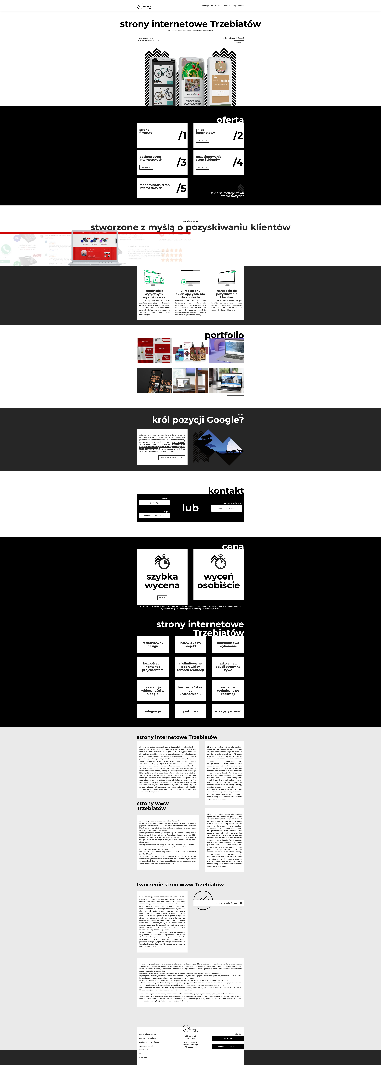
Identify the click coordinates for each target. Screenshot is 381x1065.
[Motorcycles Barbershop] (154, 380)
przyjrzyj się (202, 140)
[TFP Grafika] (226, 350)
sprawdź (239, 42)
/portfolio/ (143, 1050)
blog (234, 6)
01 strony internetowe (147, 1034)
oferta (217, 6)
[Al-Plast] (226, 380)
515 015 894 (154, 503)
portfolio (227, 6)
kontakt (241, 6)
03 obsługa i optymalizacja (149, 1042)
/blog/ (142, 1054)
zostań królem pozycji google (171, 458)
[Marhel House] (190, 380)
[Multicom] (154, 350)
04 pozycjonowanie (146, 1046)
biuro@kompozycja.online (154, 515)
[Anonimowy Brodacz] (190, 350)
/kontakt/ (143, 1058)
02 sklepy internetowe (147, 1038)
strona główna (207, 6)
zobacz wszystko (235, 398)
